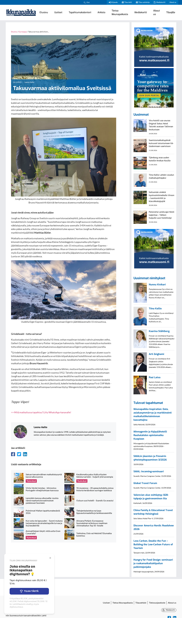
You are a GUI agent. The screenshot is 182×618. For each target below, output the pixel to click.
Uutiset (58, 12)
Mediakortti (160, 2)
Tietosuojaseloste (157, 602)
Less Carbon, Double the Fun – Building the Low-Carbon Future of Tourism (153, 544)
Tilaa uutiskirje (144, 2)
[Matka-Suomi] (154, 46)
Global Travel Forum (145, 483)
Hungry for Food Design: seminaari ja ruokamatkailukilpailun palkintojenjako (153, 563)
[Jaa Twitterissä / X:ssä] (19, 454)
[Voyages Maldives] (154, 87)
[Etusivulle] (21, 13)
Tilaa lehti (128, 2)
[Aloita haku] (85, 2)
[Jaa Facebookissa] (13, 454)
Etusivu (44, 12)
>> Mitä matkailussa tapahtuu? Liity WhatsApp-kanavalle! (41, 412)
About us (172, 2)
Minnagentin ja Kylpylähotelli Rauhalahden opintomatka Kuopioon (150, 435)
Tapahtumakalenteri (80, 12)
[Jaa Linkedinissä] (25, 454)
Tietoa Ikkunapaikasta (120, 12)
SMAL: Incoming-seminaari (149, 471)
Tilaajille (170, 12)
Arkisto (101, 12)
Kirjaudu (114, 2)
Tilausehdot (140, 602)
